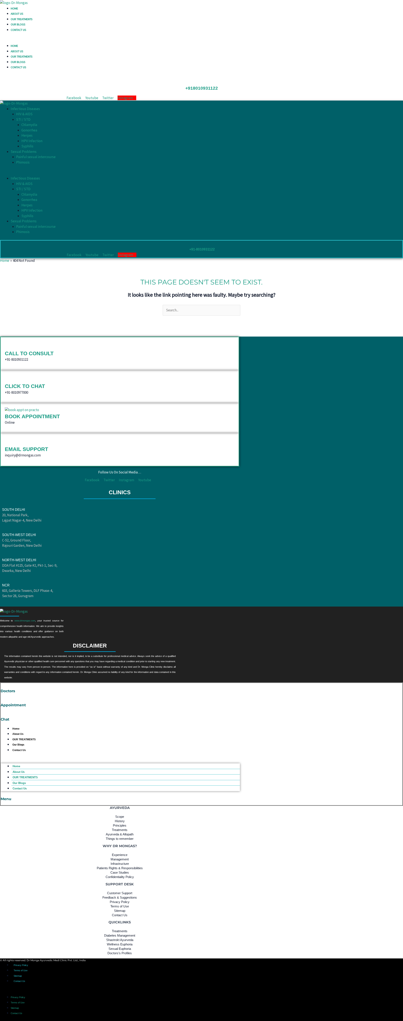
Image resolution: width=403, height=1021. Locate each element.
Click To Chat (25, 386)
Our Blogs (18, 24)
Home (14, 8)
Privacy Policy (21, 965)
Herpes (27, 135)
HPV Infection (31, 141)
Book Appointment (32, 416)
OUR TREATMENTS (22, 19)
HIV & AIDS (24, 114)
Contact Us (18, 30)
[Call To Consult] (8, 345)
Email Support (26, 449)
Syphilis (27, 146)
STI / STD (23, 119)
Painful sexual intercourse (36, 157)
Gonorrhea (29, 130)
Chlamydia (29, 124)
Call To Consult (29, 353)
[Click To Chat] (8, 378)
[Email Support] (8, 441)
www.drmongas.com (24, 620)
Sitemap (18, 976)
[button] (201, 40)
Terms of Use (20, 970)
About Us (17, 14)
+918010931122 (201, 88)
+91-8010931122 (202, 249)
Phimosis (23, 162)
